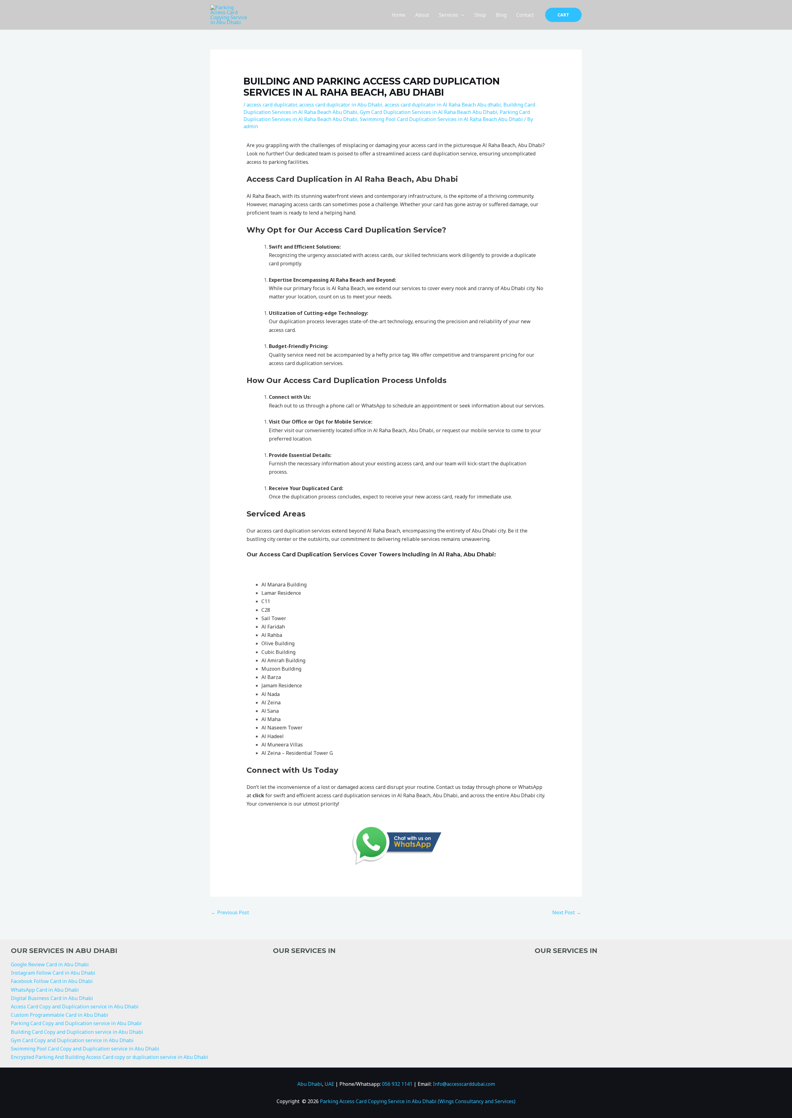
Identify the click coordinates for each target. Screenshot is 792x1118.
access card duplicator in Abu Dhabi (340, 104)
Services (448, 14)
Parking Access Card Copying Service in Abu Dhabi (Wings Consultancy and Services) (417, 1101)
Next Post (566, 912)
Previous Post (230, 912)
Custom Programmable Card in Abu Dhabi (59, 1014)
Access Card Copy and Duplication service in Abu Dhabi (75, 1006)
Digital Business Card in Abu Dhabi (52, 998)
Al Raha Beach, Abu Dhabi (403, 430)
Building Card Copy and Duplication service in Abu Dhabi (77, 1032)
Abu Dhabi (309, 1084)
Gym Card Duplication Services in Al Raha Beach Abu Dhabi (428, 112)
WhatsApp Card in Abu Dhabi (45, 989)
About (422, 14)
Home (398, 14)
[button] (461, 15)
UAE (329, 1084)
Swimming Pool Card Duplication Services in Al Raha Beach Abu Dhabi (441, 119)
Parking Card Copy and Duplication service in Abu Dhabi (76, 1023)
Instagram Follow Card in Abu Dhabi (53, 972)
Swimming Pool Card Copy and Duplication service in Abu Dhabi (85, 1048)
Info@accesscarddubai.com (464, 1084)
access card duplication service (441, 153)
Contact (525, 14)
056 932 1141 (397, 1084)
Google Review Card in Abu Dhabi (50, 964)
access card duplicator (272, 104)
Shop (480, 14)
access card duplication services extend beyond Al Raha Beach (328, 530)
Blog (501, 14)
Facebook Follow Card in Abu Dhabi (52, 981)
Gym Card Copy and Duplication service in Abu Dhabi (72, 1040)
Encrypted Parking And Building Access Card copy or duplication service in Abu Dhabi (109, 1057)
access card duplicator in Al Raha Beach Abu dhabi (443, 104)
